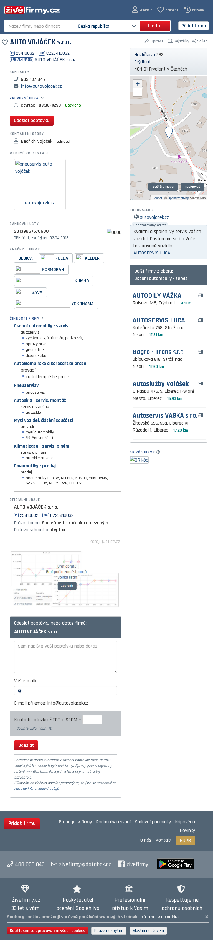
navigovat (192, 186)
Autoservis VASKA (165, 415)
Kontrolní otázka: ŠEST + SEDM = (48, 719)
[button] (142, 10)
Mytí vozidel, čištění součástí (43, 420)
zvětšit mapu (163, 186)
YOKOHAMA (82, 303)
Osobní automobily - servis (41, 326)
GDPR (185, 840)
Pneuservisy (26, 385)
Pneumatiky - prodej (35, 466)
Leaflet (157, 197)
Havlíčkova (144, 54)
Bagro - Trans (159, 352)
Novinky (187, 830)
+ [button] (138, 83)
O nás (145, 840)
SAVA (37, 292)
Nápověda (185, 822)
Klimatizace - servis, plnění (41, 446)
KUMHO (82, 280)
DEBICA (25, 258)
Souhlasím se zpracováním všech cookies (47, 931)
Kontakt (164, 840)
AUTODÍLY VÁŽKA (157, 295)
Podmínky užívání (113, 822)
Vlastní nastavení (148, 931)
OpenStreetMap (178, 197)
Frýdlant (142, 62)
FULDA (61, 258)
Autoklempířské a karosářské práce (50, 363)
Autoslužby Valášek (161, 384)
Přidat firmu (193, 25)
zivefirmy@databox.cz (85, 864)
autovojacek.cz (154, 217)
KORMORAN (53, 269)
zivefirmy (137, 864)
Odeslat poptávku (31, 120)
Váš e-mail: (25, 681)
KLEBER (92, 258)
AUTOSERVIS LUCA (151, 253)
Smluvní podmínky (153, 822)
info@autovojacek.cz (41, 86)
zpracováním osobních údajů (36, 788)
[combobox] (39, 26)
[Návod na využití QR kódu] (159, 452)
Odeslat (26, 745)
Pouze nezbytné (108, 931)
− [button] (138, 92)
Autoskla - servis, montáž (40, 400)
